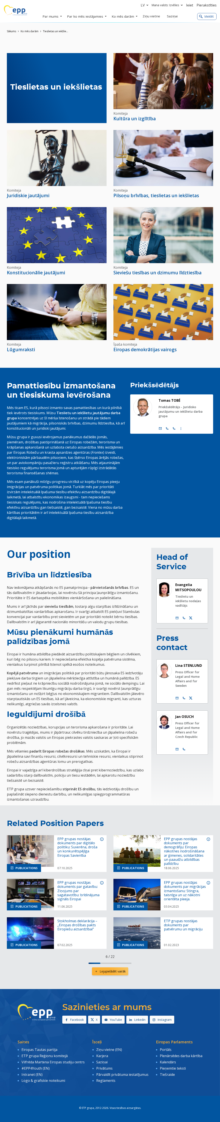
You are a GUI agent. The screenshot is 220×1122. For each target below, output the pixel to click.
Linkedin (139, 1020)
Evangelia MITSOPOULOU (188, 587)
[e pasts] (160, 428)
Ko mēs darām (29, 31)
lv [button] (143, 5)
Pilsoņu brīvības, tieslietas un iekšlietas (156, 195)
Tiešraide (167, 1074)
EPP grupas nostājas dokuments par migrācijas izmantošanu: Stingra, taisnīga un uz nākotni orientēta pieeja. (185, 891)
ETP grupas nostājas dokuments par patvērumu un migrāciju (183, 925)
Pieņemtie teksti (173, 1068)
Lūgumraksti (21, 350)
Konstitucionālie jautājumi (36, 273)
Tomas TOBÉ (169, 400)
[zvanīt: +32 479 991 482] (184, 749)
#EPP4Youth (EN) (35, 1068)
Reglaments (105, 1080)
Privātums (104, 1068)
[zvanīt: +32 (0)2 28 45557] (167, 428)
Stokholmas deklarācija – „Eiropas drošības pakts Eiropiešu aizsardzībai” (77, 925)
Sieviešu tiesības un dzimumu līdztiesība (157, 273)
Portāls (165, 1049)
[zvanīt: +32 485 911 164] (184, 698)
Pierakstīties (207, 5)
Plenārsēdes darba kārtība (181, 1055)
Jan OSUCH (184, 716)
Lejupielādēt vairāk (113, 971)
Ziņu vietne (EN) (109, 1049)
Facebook (77, 1020)
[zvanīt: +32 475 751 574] (184, 618)
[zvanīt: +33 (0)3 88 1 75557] (174, 428)
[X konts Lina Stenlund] (190, 698)
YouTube (116, 1020)
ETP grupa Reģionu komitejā (44, 1055)
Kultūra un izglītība (134, 119)
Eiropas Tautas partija (39, 1049)
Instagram (164, 1020)
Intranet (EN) (32, 1074)
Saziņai (102, 1062)
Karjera (102, 1055)
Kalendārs (168, 1062)
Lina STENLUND (188, 665)
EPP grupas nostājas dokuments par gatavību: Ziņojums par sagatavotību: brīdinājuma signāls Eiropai (78, 891)
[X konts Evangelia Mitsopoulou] (190, 618)
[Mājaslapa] (15, 10)
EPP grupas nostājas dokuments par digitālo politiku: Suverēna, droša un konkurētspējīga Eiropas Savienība (77, 847)
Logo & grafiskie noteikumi (43, 1080)
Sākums (11, 31)
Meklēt (209, 16)
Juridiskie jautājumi (28, 195)
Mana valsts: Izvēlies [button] (165, 5)
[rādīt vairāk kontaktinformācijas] (181, 428)
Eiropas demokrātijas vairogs (145, 350)
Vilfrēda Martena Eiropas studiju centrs (53, 1062)
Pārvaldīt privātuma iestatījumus (122, 1074)
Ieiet (189, 5)
